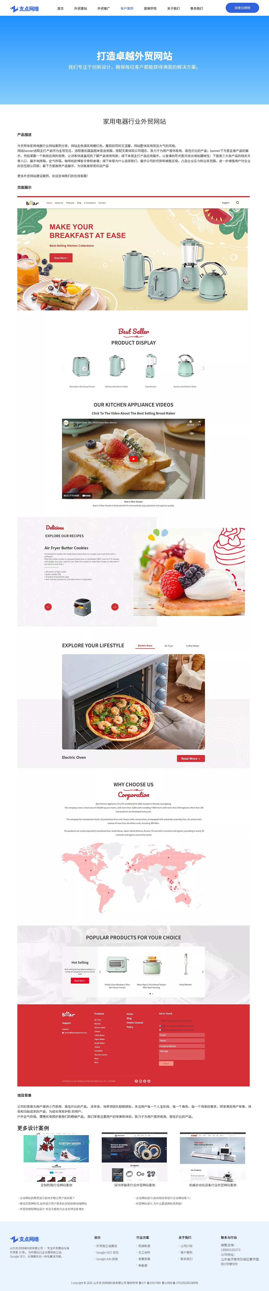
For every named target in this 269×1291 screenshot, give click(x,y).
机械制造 (144, 1246)
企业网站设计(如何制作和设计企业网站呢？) (163, 1198)
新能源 (142, 1265)
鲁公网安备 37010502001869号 (180, 1283)
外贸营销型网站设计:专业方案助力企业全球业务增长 (52, 1209)
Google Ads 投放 (107, 1259)
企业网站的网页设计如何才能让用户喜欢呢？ (47, 1198)
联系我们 (186, 1259)
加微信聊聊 (242, 7)
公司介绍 (186, 1246)
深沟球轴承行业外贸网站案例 (134, 1185)
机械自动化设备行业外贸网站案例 (213, 1185)
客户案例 (186, 1252)
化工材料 (144, 1252)
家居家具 (144, 1259)
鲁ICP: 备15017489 (149, 1283)
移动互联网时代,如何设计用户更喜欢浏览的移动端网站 (53, 1203)
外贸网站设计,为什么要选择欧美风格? (159, 1203)
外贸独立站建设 (106, 1246)
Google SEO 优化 (107, 1252)
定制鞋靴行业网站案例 (56, 1185)
